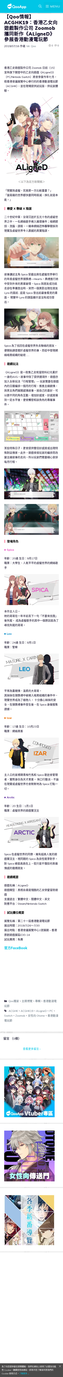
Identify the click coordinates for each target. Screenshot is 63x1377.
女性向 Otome (36, 1015)
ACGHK (13, 1011)
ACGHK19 (27, 1011)
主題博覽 (27, 1001)
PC (51, 1011)
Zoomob (20, 1015)
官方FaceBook (15, 948)
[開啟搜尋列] (40, 6)
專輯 (37, 1001)
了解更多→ (24, 1373)
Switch (8, 1015)
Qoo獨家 (14, 1001)
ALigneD (41, 1011)
